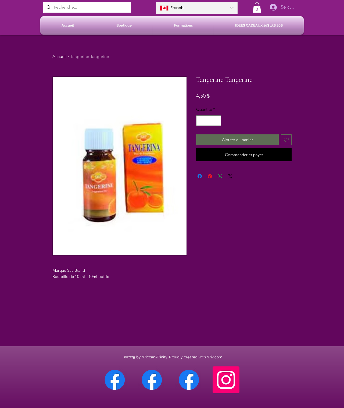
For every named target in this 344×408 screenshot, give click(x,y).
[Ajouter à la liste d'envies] (286, 139)
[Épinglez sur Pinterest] (210, 176)
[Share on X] (230, 176)
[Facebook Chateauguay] (114, 379)
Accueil (59, 56)
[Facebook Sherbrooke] (151, 379)
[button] (257, 7)
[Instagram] (226, 379)
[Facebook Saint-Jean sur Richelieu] (188, 379)
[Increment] (216, 121)
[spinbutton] (208, 121)
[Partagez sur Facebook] (199, 176)
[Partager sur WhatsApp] (220, 176)
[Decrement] (200, 121)
